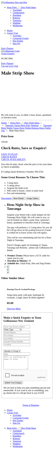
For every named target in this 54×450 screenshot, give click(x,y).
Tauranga (17, 20)
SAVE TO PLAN (9, 154)
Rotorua (16, 18)
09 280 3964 (7, 58)
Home (10, 30)
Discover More (14, 308)
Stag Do (16, 43)
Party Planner (7, 48)
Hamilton (17, 15)
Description (6, 198)
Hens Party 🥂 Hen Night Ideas (21, 7)
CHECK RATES (9, 157)
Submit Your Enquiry (13, 383)
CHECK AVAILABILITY (13, 159)
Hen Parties (18, 41)
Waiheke (17, 23)
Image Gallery (32, 198)
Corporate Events (21, 38)
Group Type (12, 33)
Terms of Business (30, 405)
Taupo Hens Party (22, 125)
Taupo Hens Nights (22, 128)
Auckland (17, 10)
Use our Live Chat (9, 66)
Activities (17, 35)
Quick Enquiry (8, 53)
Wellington (18, 25)
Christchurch (18, 12)
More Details (18, 198)
